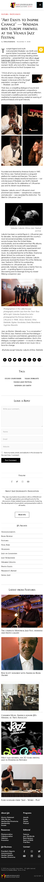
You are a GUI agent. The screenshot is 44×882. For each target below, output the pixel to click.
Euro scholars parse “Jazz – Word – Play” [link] (20, 800)
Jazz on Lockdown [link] (9, 553)
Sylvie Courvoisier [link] (13, 379)
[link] (41, 50)
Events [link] (25, 819)
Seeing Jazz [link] (5, 575)
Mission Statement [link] (7, 817)
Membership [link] (5, 823)
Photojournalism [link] (7, 834)
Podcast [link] (26, 823)
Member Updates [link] (8, 562)
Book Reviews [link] (7, 536)
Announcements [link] (8, 532)
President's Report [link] (9, 571)
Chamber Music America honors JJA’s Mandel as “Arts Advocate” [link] (19, 716)
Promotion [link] (5, 840)
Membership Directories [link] (9, 821)
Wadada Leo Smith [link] (22, 386)
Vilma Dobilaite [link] (9, 42)
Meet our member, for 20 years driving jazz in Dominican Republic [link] (20, 758)
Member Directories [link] (8, 857)
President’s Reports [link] (8, 851)
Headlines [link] (5, 549)
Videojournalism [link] (7, 836)
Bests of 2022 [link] (28, 840)
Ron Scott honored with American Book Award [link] (21, 674)
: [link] (29, 311)
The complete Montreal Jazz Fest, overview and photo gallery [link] (22, 631)
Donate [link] (3, 825)
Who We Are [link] (5, 819)
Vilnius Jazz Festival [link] (23, 382)
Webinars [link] (4, 838)
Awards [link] (26, 817)
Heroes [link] (25, 821)
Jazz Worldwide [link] (8, 558)
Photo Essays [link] (15, 14)
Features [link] (4, 14)
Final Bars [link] (5, 545)
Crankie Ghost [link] (12, 870)
